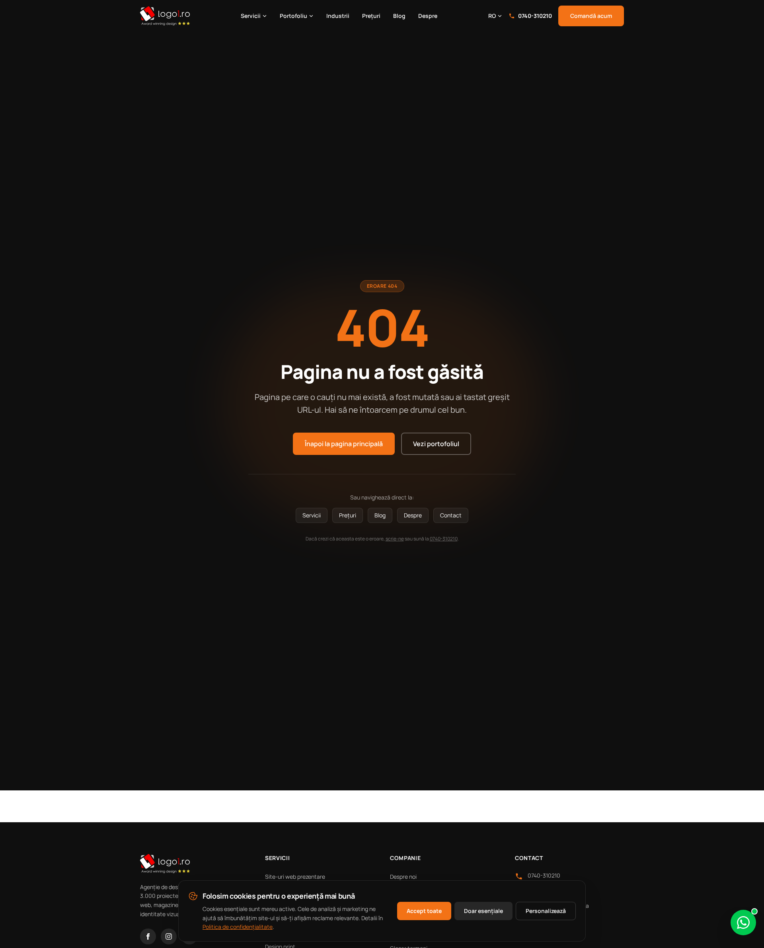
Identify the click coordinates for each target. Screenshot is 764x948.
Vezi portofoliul (436, 443)
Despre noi (403, 876)
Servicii (251, 16)
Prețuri (371, 16)
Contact (451, 515)
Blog (399, 16)
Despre (427, 16)
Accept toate (424, 911)
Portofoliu (293, 16)
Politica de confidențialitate (238, 926)
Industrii (337, 16)
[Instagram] (169, 936)
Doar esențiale (483, 911)
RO (492, 16)
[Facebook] (148, 936)
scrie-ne (395, 538)
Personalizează (546, 911)
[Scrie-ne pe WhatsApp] (743, 922)
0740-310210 (535, 16)
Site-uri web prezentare (295, 876)
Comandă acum (591, 16)
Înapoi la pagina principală (344, 443)
